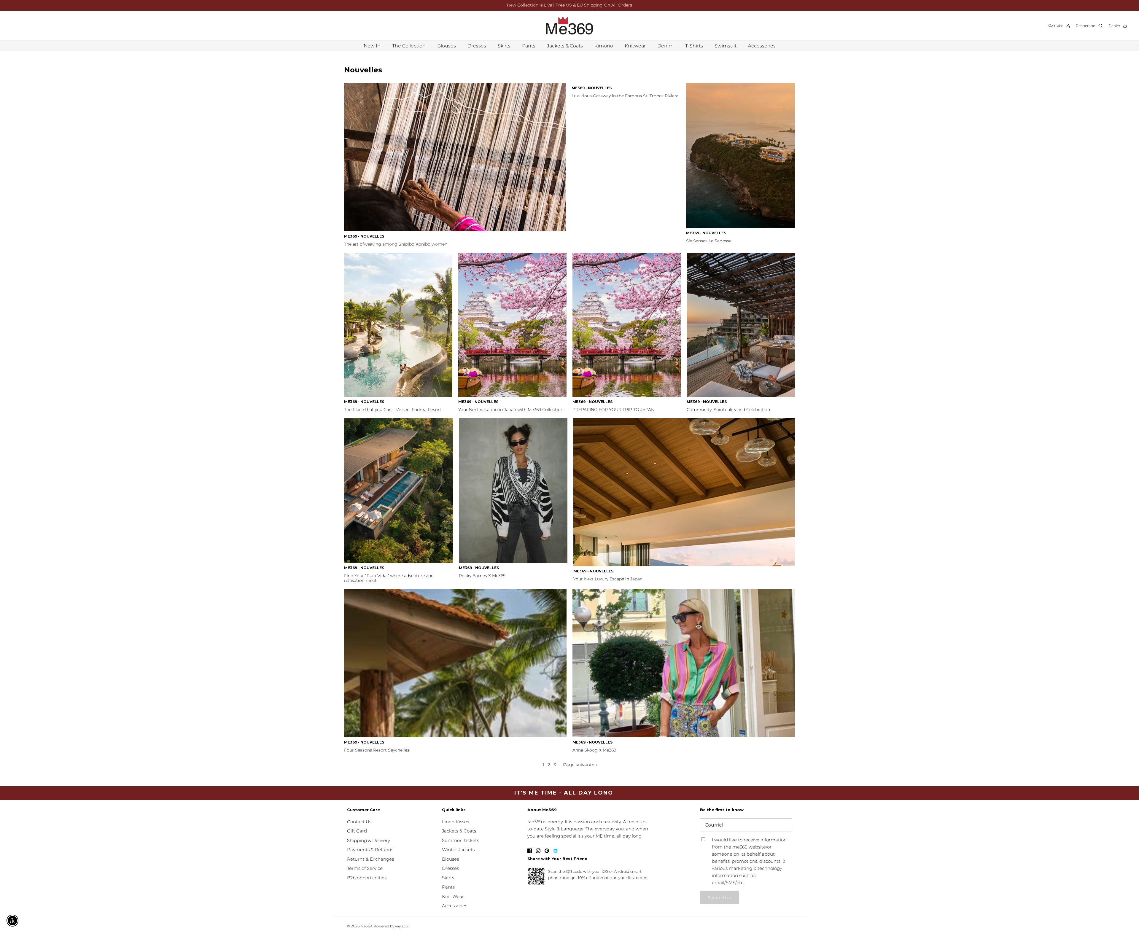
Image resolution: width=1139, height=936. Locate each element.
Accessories (762, 46)
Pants (528, 46)
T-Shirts (694, 46)
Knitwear (635, 46)
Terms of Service (365, 868)
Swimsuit (725, 46)
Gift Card (357, 831)
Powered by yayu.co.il (391, 926)
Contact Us (359, 821)
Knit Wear (453, 896)
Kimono (603, 46)
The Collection (409, 46)
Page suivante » (580, 765)
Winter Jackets (458, 849)
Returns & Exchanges (370, 859)
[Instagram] (538, 851)
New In (372, 46)
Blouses (446, 46)
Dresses (476, 46)
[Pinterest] (547, 851)
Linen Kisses (455, 821)
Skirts (504, 46)
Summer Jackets (460, 840)
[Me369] (569, 26)
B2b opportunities (366, 878)
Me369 (366, 926)
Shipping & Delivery (368, 840)
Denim (665, 46)
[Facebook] (529, 851)
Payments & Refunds (370, 849)
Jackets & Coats (565, 46)
